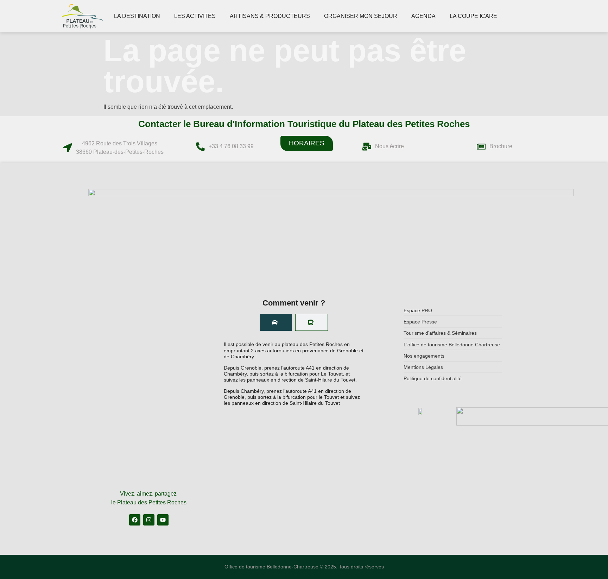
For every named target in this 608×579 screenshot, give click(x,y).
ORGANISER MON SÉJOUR (360, 16)
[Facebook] (134, 519)
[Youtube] (163, 519)
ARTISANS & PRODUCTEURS (270, 16)
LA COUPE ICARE (473, 16)
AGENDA (423, 16)
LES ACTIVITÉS (195, 16)
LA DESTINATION (137, 16)
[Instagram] (148, 519)
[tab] (276, 322)
